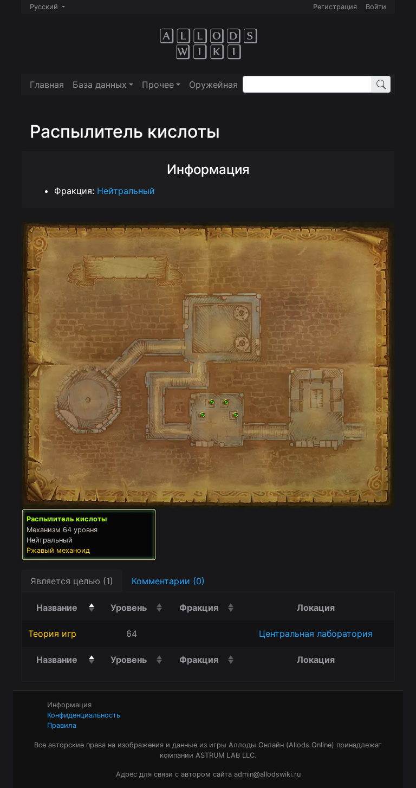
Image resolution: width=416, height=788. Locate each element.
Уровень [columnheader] (138, 607)
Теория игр (52, 633)
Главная (47, 84)
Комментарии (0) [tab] (168, 581)
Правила (61, 725)
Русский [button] (45, 7)
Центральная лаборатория (316, 633)
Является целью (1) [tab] (71, 581)
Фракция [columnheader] (208, 607)
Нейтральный (126, 190)
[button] (103, 84)
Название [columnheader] (67, 607)
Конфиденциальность (83, 715)
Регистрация (335, 7)
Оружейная (213, 84)
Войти (376, 7)
